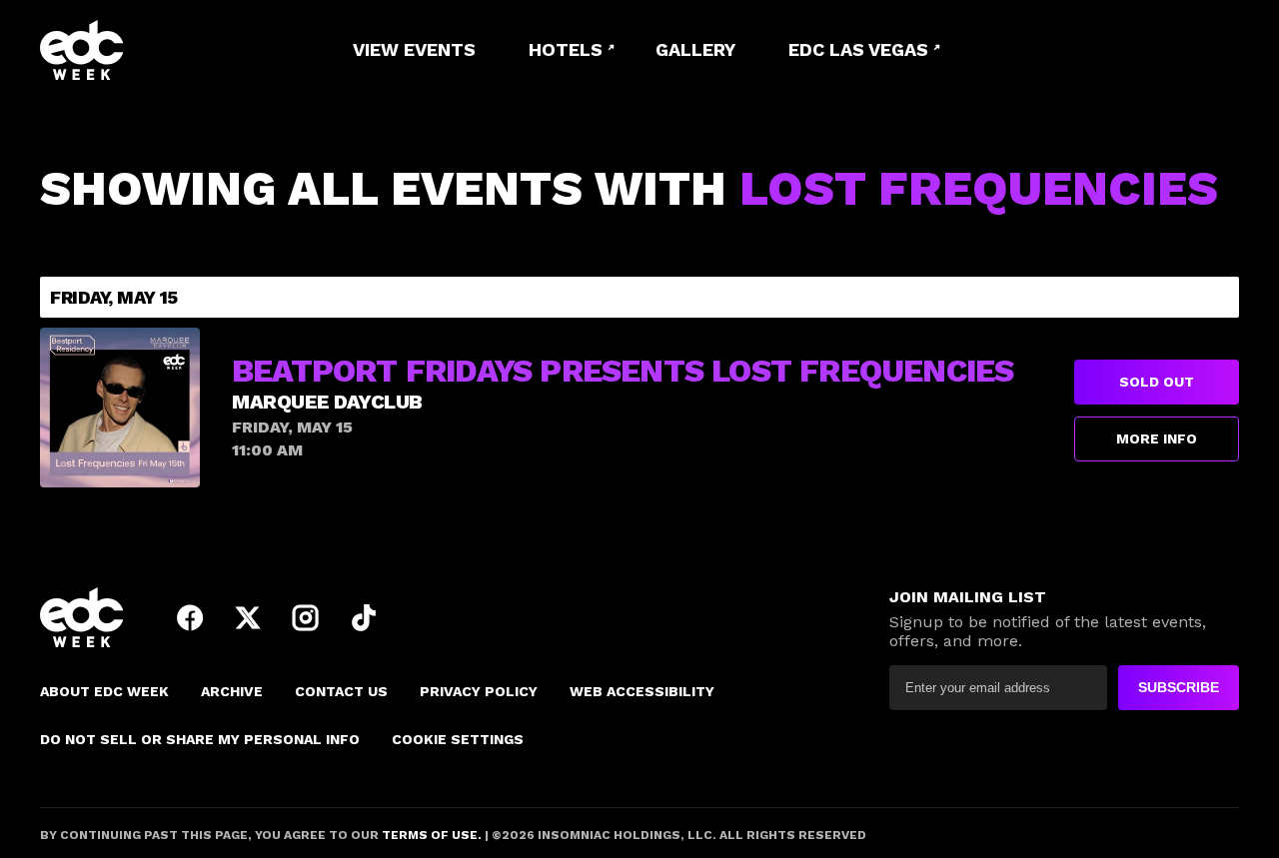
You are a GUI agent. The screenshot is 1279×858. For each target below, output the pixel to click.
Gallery (695, 49)
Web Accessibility (642, 691)
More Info (1156, 438)
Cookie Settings (458, 739)
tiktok (364, 617)
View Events (414, 49)
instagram (306, 617)
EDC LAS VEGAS (858, 49)
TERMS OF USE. (430, 835)
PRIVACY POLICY (479, 691)
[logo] (150, 50)
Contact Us (341, 691)
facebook (190, 617)
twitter (248, 617)
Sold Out (1156, 382)
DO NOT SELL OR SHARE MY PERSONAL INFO (200, 739)
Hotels (566, 49)
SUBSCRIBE (1178, 687)
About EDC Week (104, 691)
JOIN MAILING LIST (967, 596)
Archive (232, 691)
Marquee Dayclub (327, 402)
